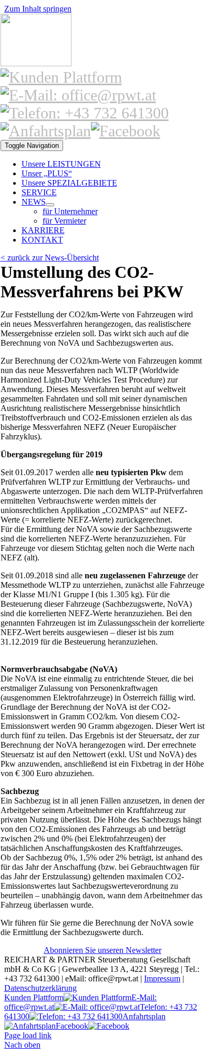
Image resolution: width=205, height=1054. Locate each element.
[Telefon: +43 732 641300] (85, 113)
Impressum (162, 978)
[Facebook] (125, 130)
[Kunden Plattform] (61, 77)
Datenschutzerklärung (40, 987)
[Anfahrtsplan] (46, 130)
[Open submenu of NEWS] (50, 204)
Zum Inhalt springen (37, 8)
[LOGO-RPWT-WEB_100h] (36, 63)
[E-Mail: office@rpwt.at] (78, 95)
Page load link (28, 1035)
